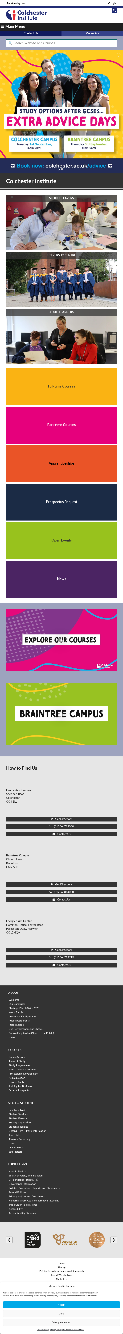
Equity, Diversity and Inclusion (26, 1175)
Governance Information (22, 1184)
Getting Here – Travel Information (27, 1131)
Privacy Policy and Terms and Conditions (67, 1330)
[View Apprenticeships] (61, 463)
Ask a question (17, 1078)
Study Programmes (19, 1065)
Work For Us (16, 1012)
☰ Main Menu (13, 27)
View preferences (61, 1322)
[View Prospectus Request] (61, 502)
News (12, 1037)
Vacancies (92, 33)
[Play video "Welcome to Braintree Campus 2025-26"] (61, 714)
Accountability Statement (23, 1213)
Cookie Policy (43, 1330)
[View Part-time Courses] (61, 425)
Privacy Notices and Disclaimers (27, 1196)
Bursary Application (20, 1122)
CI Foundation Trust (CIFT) (23, 1180)
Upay (12, 1143)
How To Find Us (18, 1171)
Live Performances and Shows (25, 1029)
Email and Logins (18, 1110)
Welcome (14, 1000)
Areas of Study (17, 1061)
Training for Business (20, 1086)
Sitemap (61, 1267)
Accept (61, 1304)
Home (61, 1263)
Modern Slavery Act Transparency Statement (34, 1200)
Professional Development (23, 1073)
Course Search (17, 1057)
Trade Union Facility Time (23, 1205)
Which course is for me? (22, 1069)
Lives (16, 3)
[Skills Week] (61, 111)
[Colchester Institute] (26, 19)
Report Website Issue (61, 1275)
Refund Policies (17, 1192)
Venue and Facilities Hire (22, 1016)
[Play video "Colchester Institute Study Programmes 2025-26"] (61, 640)
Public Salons (16, 1025)
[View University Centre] (61, 279)
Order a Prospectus (20, 1090)
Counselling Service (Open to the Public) (31, 1033)
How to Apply (16, 1082)
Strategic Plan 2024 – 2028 (24, 1008)
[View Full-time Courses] (61, 386)
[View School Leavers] (61, 222)
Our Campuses (17, 1004)
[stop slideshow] (62, 169)
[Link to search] (114, 10)
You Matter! (15, 1152)
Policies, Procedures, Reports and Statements (34, 1188)
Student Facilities (18, 1127)
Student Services (18, 1114)
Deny (61, 1313)
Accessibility (16, 1209)
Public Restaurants (19, 1020)
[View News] (61, 579)
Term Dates (15, 1135)
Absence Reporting (19, 1139)
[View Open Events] (61, 540)
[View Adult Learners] (61, 336)
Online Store (16, 1147)
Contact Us (31, 33)
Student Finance (18, 1118)
